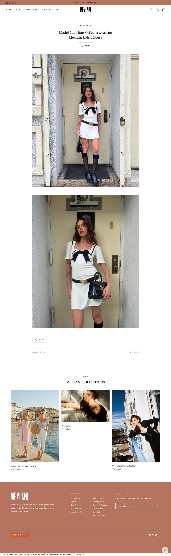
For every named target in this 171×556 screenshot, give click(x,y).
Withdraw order (99, 515)
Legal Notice (98, 508)
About (73, 502)
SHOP (17, 9)
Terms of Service (100, 505)
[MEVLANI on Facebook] (7, 3)
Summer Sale (76, 508)
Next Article (134, 352)
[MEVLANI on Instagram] (12, 3)
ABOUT (45, 9)
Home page (75, 498)
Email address (123, 503)
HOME (8, 9)
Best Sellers (76, 505)
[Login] (157, 10)
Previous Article (38, 352)
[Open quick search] (151, 10)
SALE (56, 9)
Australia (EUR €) (19, 535)
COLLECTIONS (30, 9)
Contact (96, 512)
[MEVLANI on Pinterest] (10, 3)
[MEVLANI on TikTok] (15, 3)
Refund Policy (98, 498)
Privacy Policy (98, 502)
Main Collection (77, 512)
